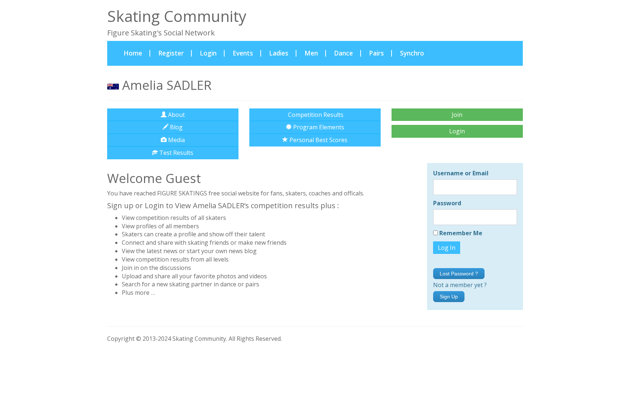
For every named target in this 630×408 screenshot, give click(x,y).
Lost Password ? (459, 274)
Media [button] (176, 140)
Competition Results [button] (315, 115)
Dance (343, 53)
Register (171, 53)
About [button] (176, 115)
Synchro (412, 53)
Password (447, 203)
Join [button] (457, 115)
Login (208, 53)
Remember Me (460, 233)
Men (311, 53)
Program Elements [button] (318, 127)
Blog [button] (175, 127)
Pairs (376, 53)
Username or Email (461, 173)
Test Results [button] (175, 153)
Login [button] (457, 131)
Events (243, 53)
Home (137, 53)
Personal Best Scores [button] (317, 140)
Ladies (278, 53)
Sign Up (449, 297)
